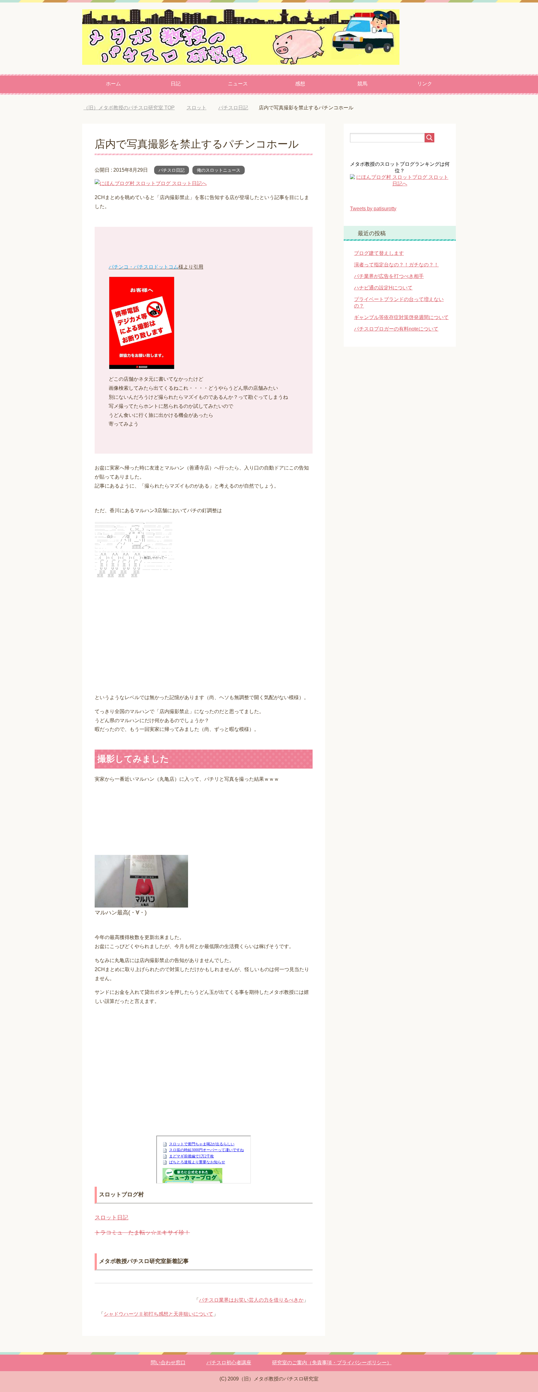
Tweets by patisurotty (373, 208)
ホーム (113, 83)
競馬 (362, 83)
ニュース (238, 83)
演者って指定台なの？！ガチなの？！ (396, 264)
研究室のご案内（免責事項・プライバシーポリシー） (332, 1362)
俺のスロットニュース (218, 170)
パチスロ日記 (171, 170)
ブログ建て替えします (379, 253)
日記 (176, 83)
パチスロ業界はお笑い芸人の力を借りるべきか (251, 1300)
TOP (129, 107)
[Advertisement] (203, 637)
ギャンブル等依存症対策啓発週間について (401, 317)
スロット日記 (111, 1217)
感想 (300, 83)
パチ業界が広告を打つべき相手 (389, 276)
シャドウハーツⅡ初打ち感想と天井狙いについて (158, 1314)
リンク (424, 83)
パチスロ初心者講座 (228, 1362)
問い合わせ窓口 (168, 1362)
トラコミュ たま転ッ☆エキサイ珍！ (142, 1232)
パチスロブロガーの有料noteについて (396, 328)
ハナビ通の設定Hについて (383, 287)
